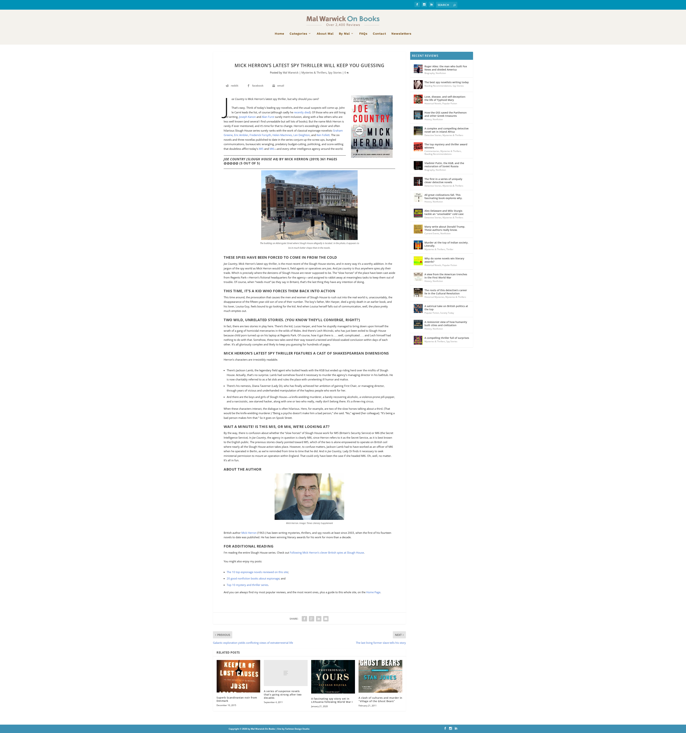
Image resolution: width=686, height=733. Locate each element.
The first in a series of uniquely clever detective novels (443, 180)
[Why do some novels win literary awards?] (418, 260)
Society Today (447, 312)
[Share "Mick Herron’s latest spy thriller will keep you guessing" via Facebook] (304, 618)
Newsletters (401, 33)
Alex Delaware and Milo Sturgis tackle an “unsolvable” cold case (444, 212)
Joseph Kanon (247, 117)
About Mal (325, 33)
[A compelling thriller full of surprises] (418, 340)
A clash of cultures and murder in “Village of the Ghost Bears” (380, 699)
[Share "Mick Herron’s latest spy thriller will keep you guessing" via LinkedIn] (318, 618)
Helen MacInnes (282, 135)
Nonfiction (441, 73)
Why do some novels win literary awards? (444, 260)
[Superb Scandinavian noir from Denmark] (238, 676)
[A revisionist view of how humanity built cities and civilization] (418, 324)
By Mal (344, 33)
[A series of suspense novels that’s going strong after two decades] (286, 673)
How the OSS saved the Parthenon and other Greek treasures (445, 114)
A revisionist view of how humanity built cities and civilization (445, 323)
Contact (379, 33)
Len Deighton (301, 135)
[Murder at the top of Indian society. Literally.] (418, 244)
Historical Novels (432, 103)
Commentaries (431, 151)
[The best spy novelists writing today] (418, 84)
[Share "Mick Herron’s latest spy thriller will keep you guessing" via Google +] (311, 618)
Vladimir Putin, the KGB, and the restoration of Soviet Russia (444, 164)
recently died (302, 112)
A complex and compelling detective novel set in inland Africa (446, 130)
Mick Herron (249, 532)
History (428, 119)
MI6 (272, 148)
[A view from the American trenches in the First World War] (418, 276)
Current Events (431, 233)
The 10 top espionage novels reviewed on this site (257, 572)
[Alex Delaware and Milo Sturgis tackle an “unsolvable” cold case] (418, 213)
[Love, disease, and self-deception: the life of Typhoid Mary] (418, 99)
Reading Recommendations (438, 85)
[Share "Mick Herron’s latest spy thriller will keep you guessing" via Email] (325, 618)
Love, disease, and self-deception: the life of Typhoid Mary (445, 98)
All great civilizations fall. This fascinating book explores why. (443, 196)
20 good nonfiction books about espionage (253, 578)
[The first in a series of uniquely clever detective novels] (418, 181)
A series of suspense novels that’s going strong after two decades (283, 694)
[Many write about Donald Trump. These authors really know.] (418, 229)
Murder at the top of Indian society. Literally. (446, 244)
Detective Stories (432, 135)
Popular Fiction (449, 103)
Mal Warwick (291, 72)
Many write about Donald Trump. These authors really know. (444, 228)
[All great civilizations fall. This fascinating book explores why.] (418, 197)
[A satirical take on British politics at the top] (418, 308)
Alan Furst (268, 117)
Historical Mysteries (434, 296)
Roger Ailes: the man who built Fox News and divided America (445, 68)
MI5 (261, 148)
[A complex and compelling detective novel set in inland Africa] (418, 130)
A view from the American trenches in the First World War (445, 276)
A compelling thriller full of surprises (446, 338)
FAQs (363, 33)
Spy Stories (335, 72)
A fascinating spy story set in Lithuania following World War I (332, 700)
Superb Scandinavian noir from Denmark (237, 699)
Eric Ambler (241, 135)
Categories (298, 33)
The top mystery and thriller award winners (445, 146)
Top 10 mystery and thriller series (247, 585)
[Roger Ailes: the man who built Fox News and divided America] (418, 68)
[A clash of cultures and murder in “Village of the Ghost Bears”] (380, 676)
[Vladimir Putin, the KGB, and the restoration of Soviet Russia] (418, 165)
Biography (429, 73)
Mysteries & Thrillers (314, 72)
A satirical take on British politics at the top (446, 307)
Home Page (373, 592)
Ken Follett (323, 135)
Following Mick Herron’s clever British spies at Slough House (327, 552)
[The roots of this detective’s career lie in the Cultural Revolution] (418, 292)
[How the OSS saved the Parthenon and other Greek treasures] (418, 115)
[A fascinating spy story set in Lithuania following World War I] (333, 677)
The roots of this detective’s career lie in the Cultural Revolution (445, 291)
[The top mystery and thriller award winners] (418, 146)
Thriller (449, 249)
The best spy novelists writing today (446, 82)
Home (279, 33)
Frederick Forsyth (260, 135)
